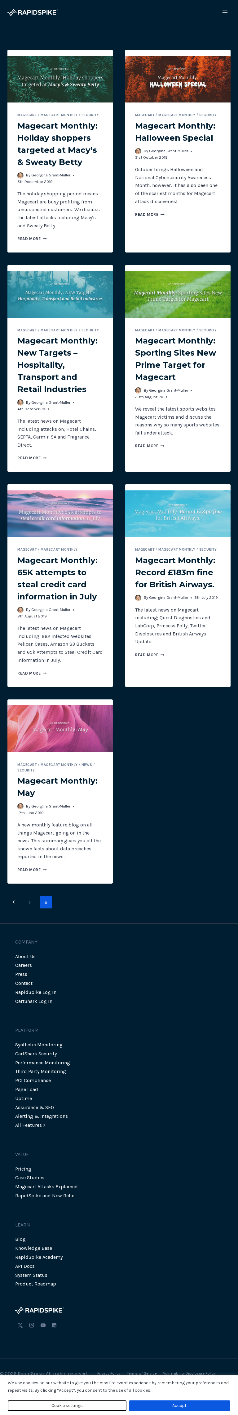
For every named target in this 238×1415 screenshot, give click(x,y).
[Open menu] (225, 12)
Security (90, 115)
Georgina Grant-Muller (50, 175)
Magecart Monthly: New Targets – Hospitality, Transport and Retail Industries (57, 365)
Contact (24, 983)
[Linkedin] (54, 1325)
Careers (23, 965)
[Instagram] (32, 1325)
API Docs (25, 1266)
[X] (20, 1325)
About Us (25, 956)
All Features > (30, 1125)
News (87, 765)
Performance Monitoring (42, 1063)
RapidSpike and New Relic (44, 1196)
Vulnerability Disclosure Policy (189, 1373)
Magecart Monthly (59, 115)
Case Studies (29, 1178)
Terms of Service (142, 1373)
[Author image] (20, 175)
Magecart (27, 115)
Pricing (23, 1169)
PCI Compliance (33, 1080)
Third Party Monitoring (40, 1071)
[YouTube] (43, 1325)
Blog (20, 1239)
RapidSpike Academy (39, 1257)
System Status (31, 1275)
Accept (179, 1405)
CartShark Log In (33, 1001)
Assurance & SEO (34, 1107)
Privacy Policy (109, 1373)
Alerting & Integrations (41, 1116)
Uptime (23, 1098)
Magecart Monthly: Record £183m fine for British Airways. (175, 572)
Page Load (26, 1089)
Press (21, 974)
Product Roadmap (35, 1284)
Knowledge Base (33, 1248)
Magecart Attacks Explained (46, 1187)
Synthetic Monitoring (39, 1045)
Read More (32, 238)
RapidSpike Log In (35, 992)
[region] (119, 1395)
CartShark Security (36, 1054)
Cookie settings (67, 1405)
